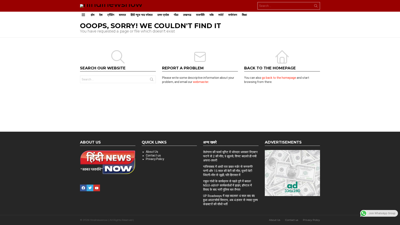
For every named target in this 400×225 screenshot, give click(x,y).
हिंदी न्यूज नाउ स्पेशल (141, 15)
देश (100, 15)
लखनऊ (187, 15)
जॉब (211, 15)
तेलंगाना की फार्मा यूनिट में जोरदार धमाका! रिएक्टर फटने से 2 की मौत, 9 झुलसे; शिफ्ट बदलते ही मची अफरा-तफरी (230, 156)
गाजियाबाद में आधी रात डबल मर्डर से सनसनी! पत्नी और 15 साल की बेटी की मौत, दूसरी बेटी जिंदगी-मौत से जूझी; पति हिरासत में (228, 171)
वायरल (122, 15)
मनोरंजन (232, 15)
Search (316, 6)
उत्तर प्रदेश (163, 15)
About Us (152, 151)
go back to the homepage (279, 77)
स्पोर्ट (221, 15)
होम (92, 15)
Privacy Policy (155, 159)
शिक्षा (244, 15)
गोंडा (176, 15)
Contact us (153, 155)
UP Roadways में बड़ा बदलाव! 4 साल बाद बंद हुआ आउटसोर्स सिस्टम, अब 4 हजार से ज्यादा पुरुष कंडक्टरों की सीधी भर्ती (230, 200)
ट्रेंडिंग (110, 15)
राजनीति (200, 15)
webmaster (200, 82)
